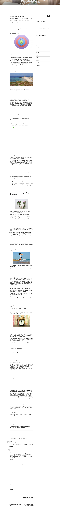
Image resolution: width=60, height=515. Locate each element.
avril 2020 (37, 57)
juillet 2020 (37, 52)
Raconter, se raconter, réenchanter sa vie (42, 35)
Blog (36, 19)
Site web (11, 489)
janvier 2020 (37, 62)
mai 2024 (37, 45)
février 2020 (37, 60)
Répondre (11, 446)
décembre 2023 (38, 50)
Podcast (13, 432)
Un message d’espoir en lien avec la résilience (42, 37)
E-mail (11, 484)
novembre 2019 (38, 65)
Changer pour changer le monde (40, 21)
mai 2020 (37, 55)
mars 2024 (37, 47)
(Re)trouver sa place (38, 38)
